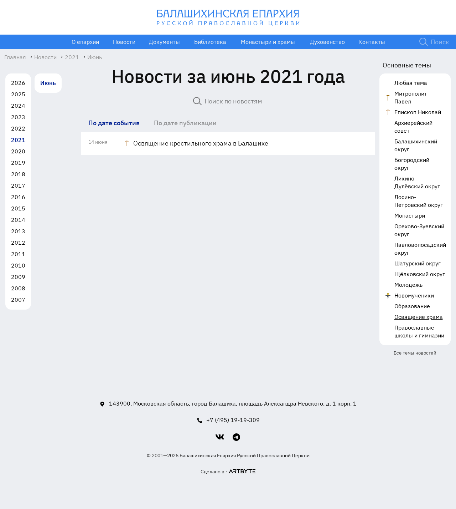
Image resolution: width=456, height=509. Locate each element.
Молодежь (408, 284)
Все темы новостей (415, 353)
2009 (18, 276)
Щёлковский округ (419, 274)
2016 (18, 196)
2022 (18, 128)
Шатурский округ (417, 263)
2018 (18, 174)
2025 (18, 94)
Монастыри (409, 215)
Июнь (48, 82)
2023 (18, 117)
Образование (412, 306)
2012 (18, 242)
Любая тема (410, 82)
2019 (18, 162)
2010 (18, 265)
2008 (18, 288)
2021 (18, 139)
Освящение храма (418, 316)
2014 (18, 219)
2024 (18, 105)
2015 (18, 208)
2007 (18, 299)
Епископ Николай (417, 112)
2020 (18, 151)
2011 (18, 254)
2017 (18, 185)
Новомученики (414, 295)
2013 (18, 231)
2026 (18, 82)
